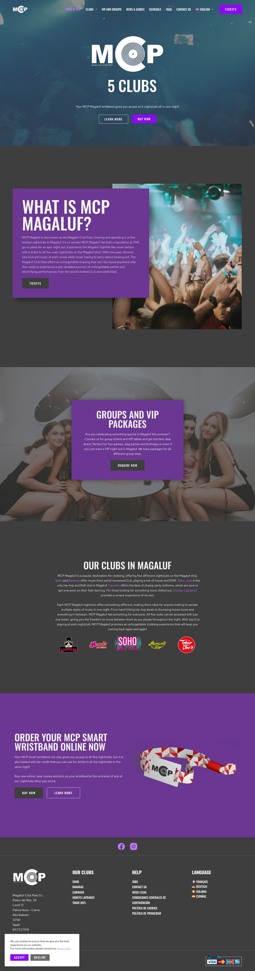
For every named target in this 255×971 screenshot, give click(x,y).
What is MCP (73, 9)
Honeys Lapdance (185, 590)
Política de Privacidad (146, 913)
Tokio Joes (185, 580)
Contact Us (183, 9)
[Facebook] (121, 846)
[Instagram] (133, 846)
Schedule (155, 9)
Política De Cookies (144, 908)
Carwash (114, 585)
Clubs (90, 9)
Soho (58, 580)
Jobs (135, 881)
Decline (40, 957)
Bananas (74, 580)
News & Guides (135, 9)
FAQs (169, 9)
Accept (19, 957)
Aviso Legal (63, 948)
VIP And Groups (112, 9)
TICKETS (231, 9)
